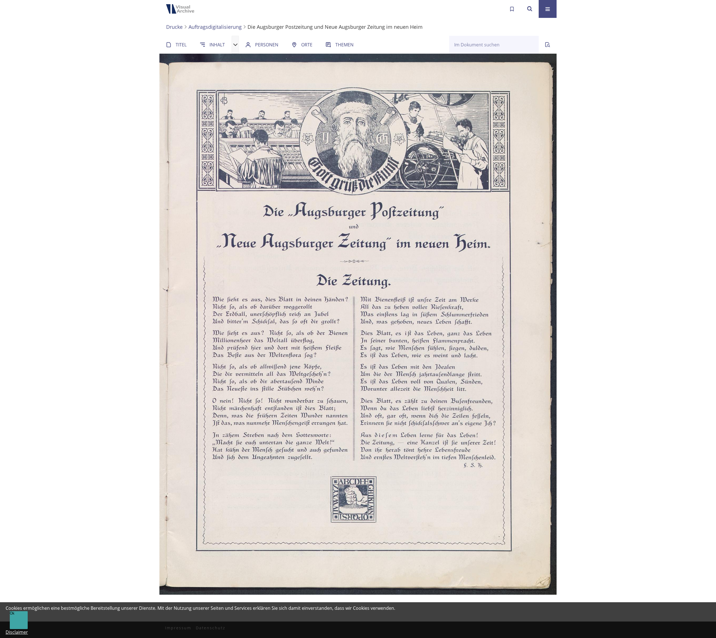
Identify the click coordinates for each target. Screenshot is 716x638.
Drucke (174, 26)
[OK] (530, 9)
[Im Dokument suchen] (548, 45)
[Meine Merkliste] (512, 9)
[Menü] (548, 9)
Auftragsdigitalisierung (215, 26)
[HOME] (181, 9)
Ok (12, 613)
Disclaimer (17, 632)
